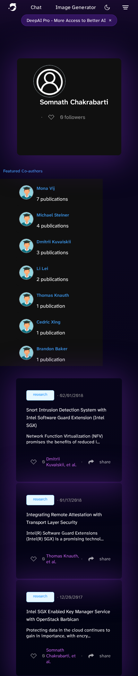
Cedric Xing (48, 322)
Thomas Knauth (53, 295)
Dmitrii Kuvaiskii (54, 242)
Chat (36, 7)
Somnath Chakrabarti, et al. (61, 655)
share (105, 462)
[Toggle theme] (107, 7)
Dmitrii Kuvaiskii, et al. (61, 462)
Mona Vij (46, 188)
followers (72, 117)
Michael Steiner (53, 215)
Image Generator (76, 7)
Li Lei (42, 268)
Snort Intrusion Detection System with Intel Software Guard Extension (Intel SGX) (66, 418)
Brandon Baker (52, 349)
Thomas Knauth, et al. (62, 559)
